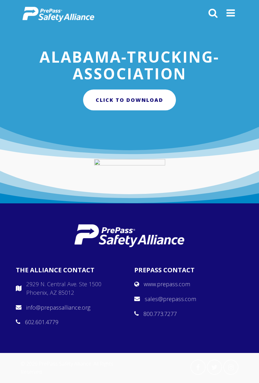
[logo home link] (58, 14)
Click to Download (129, 99)
